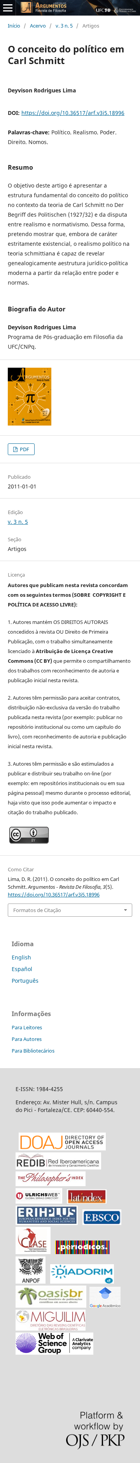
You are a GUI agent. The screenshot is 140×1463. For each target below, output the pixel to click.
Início (14, 25)
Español (22, 969)
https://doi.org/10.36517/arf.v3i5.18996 (72, 112)
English (21, 957)
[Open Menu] (8, 8)
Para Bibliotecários (33, 1050)
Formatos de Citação (37, 910)
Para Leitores (27, 1027)
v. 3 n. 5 (64, 25)
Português (25, 980)
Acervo (38, 25)
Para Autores (27, 1039)
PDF (24, 449)
